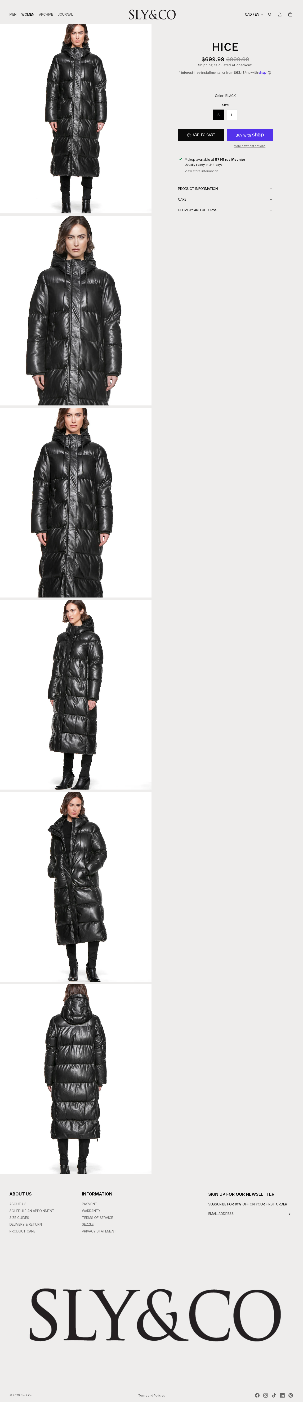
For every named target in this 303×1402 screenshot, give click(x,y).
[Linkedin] (282, 1395)
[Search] (270, 14)
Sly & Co (26, 1395)
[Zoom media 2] (76, 310)
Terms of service (97, 1218)
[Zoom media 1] (76, 118)
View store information (201, 171)
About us (18, 1204)
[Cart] (290, 14)
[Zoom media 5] (76, 887)
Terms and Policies (151, 1395)
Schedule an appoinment (31, 1211)
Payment (89, 1204)
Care (182, 199)
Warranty (91, 1211)
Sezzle (88, 1225)
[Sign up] (289, 1214)
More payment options (249, 146)
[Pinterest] (291, 1395)
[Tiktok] (274, 1395)
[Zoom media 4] (76, 695)
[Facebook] (257, 1395)
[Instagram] (265, 1395)
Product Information (198, 188)
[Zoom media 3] (76, 503)
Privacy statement (99, 1231)
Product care (22, 1231)
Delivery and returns (197, 210)
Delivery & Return (25, 1225)
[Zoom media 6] (76, 1079)
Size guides (19, 1218)
